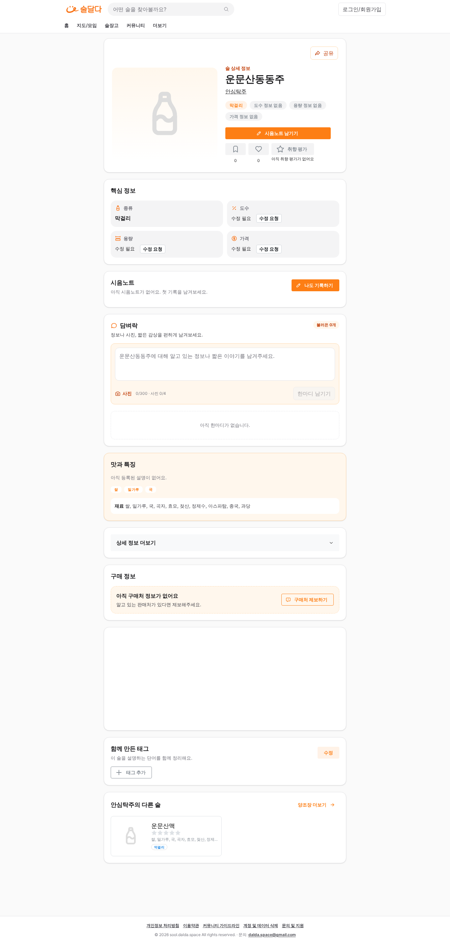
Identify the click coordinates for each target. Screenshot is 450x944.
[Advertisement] (225, 679)
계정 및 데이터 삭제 (260, 925)
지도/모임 (87, 25)
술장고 (112, 25)
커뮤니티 (136, 25)
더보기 (160, 25)
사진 (127, 393)
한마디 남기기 (314, 393)
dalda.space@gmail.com (272, 934)
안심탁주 (235, 91)
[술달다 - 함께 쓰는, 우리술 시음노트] (84, 9)
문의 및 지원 (293, 925)
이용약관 (191, 925)
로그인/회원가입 (362, 9)
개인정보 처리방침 (163, 925)
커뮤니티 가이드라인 (221, 925)
